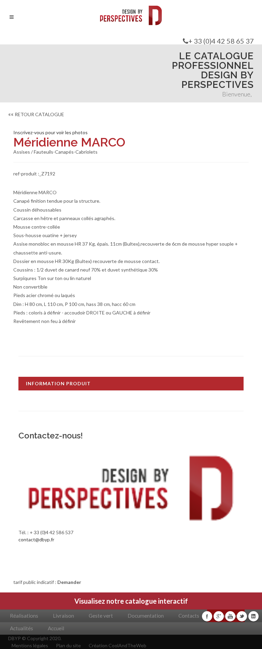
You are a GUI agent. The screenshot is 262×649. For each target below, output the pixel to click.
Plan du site (68, 645)
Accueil (56, 628)
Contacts (188, 616)
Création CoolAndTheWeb (117, 645)
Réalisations (24, 616)
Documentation (146, 616)
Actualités (21, 628)
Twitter (242, 616)
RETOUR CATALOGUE (36, 114)
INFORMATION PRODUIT (58, 383)
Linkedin (253, 616)
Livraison (63, 616)
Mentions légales (30, 645)
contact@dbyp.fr (36, 539)
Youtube (230, 616)
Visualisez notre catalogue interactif (131, 601)
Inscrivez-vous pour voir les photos (50, 132)
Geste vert (101, 616)
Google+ (219, 616)
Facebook (207, 616)
